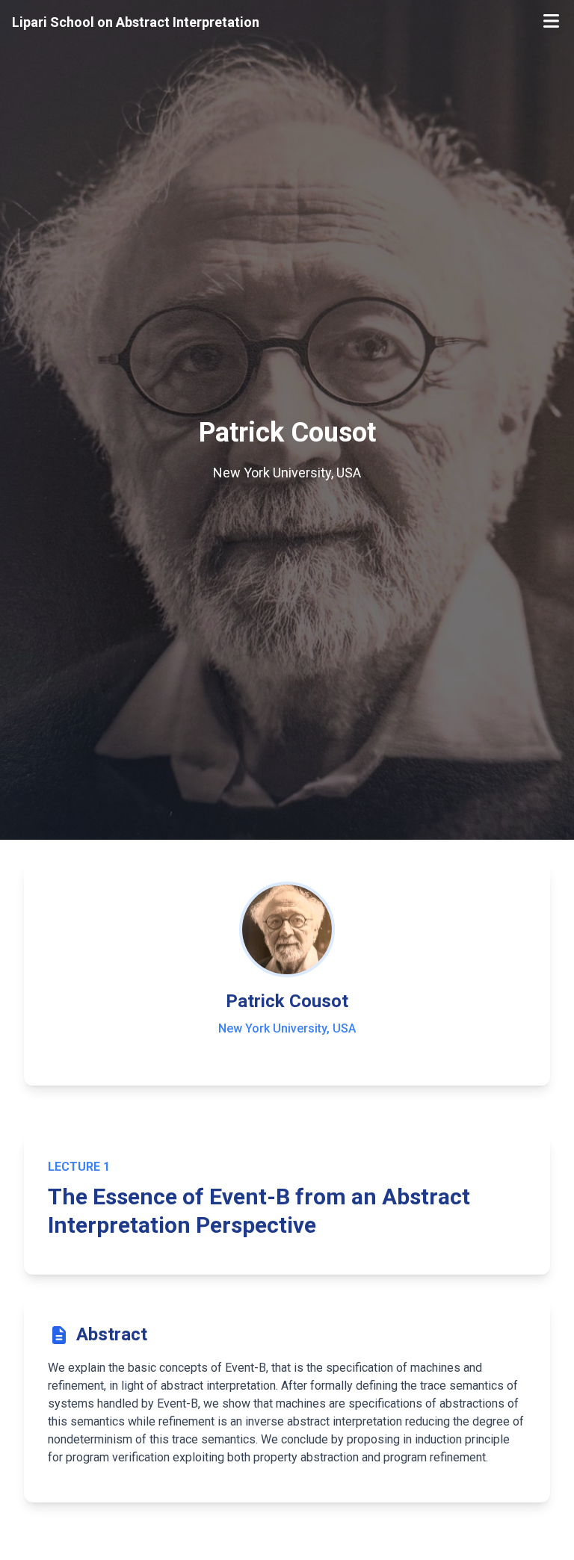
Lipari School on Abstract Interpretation (135, 22)
